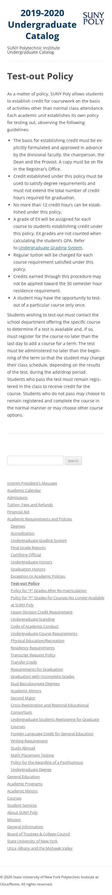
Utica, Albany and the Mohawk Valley (40, 848)
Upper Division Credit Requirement (42, 612)
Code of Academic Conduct (35, 626)
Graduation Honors (28, 569)
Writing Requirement (29, 740)
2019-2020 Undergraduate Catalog (42, 24)
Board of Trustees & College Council (38, 834)
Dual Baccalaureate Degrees (35, 683)
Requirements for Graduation (37, 669)
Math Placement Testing (32, 755)
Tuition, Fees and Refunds (30, 504)
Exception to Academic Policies (38, 576)
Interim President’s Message (32, 483)
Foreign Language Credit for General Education (52, 733)
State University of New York (32, 841)
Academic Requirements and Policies (39, 519)
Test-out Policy (25, 583)
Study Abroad (23, 748)
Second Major (23, 698)
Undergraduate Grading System (50, 248)
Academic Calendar (24, 490)
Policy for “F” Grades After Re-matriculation (49, 590)
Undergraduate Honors (31, 562)
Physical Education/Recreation (38, 640)
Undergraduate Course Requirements (44, 633)
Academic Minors (26, 690)
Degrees (18, 526)
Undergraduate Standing (33, 619)
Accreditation (22, 533)
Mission (14, 819)
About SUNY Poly (22, 812)
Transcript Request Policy (33, 655)
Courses (14, 798)
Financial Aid (18, 511)
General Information (25, 826)
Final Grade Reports (28, 547)
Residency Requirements (33, 647)
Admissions (17, 497)
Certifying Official (26, 554)
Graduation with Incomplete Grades (42, 676)
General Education (23, 776)
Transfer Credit (24, 662)
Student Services (22, 805)
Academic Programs (24, 783)
